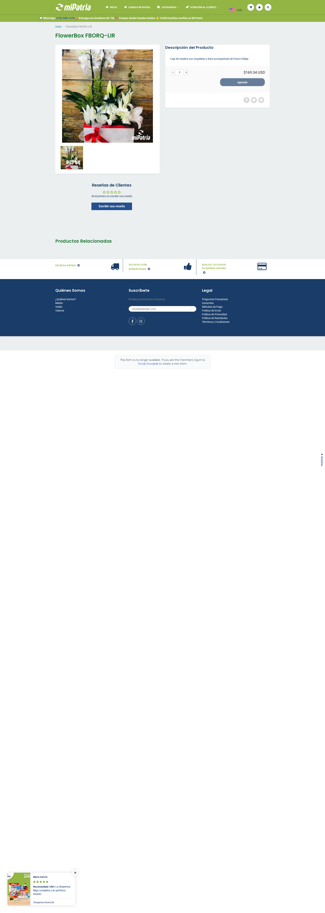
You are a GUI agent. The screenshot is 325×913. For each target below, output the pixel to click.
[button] (75, 873)
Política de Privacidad (214, 314)
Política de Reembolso (215, 318)
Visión (58, 306)
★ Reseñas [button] (321, 459)
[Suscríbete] (191, 309)
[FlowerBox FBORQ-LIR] (107, 96)
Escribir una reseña (112, 206)
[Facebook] (132, 321)
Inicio (58, 26)
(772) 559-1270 (50, 18)
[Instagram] (141, 321)
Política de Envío (211, 310)
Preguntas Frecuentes (215, 299)
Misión (59, 303)
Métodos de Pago (212, 306)
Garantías (208, 303)
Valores (59, 310)
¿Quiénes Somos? (65, 299)
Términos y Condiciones (215, 321)
